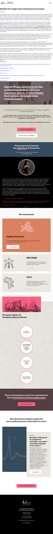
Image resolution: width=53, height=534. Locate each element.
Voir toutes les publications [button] (26, 474)
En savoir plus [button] (12, 235)
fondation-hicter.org (5, 78)
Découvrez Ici (3, 73)
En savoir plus (30, 256)
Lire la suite (35, 460)
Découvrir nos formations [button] (26, 129)
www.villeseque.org (5, 70)
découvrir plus (20, 48)
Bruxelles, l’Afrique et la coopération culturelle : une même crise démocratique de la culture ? (38, 430)
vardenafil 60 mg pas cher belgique (21, 19)
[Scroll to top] (50, 531)
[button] (50, 3)
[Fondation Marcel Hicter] (7, 3)
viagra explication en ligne (6, 68)
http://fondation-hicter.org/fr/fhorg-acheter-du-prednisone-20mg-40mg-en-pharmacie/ (22, 75)
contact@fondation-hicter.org (26, 508)
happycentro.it (3, 80)
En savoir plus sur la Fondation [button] (27, 135)
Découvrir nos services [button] (26, 392)
